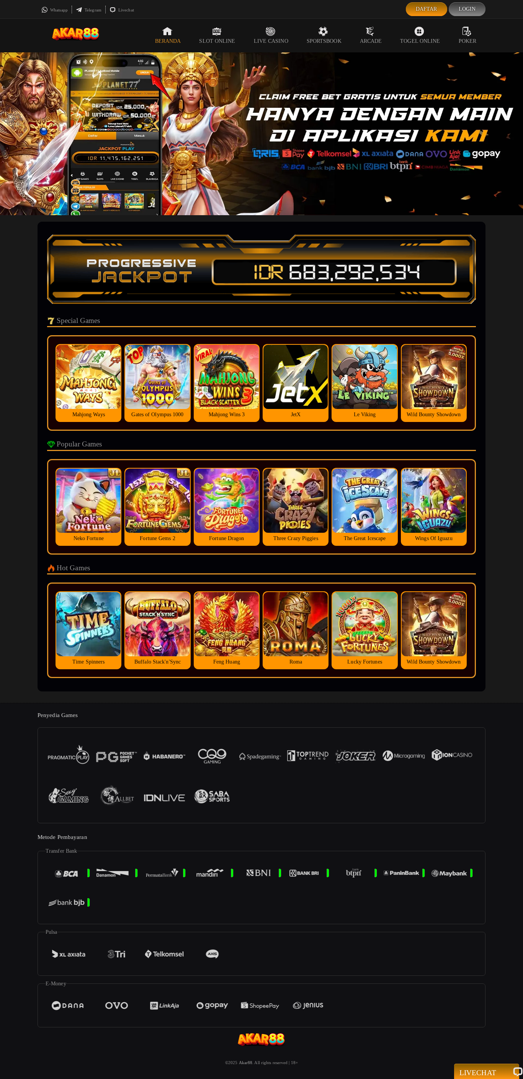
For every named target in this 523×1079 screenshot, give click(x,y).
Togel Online (420, 41)
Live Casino (271, 41)
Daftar (426, 9)
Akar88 (246, 1062)
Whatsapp (58, 10)
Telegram (92, 10)
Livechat (125, 10)
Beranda (168, 41)
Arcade (371, 41)
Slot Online (217, 41)
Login (467, 9)
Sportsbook (324, 41)
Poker (468, 41)
